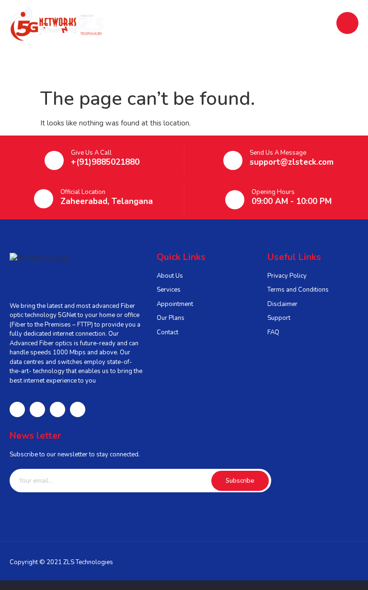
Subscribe (240, 481)
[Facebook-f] (17, 409)
